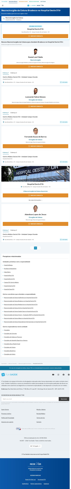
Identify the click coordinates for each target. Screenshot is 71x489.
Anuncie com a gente (7, 422)
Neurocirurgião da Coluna (25, 363)
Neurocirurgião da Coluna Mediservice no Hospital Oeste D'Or (20, 304)
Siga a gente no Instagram (58, 375)
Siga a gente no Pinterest (69, 375)
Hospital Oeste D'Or (35, 29)
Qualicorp (46, 484)
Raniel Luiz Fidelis (35, 57)
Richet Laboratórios (36, 484)
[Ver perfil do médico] (35, 51)
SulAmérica (25, 484)
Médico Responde (34, 1)
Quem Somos (5, 409)
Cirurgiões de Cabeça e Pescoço (13, 337)
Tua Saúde (4, 1)
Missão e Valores (41, 409)
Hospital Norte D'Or (9, 279)
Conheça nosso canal (53, 375)
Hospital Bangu (8, 265)
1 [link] (35, 248)
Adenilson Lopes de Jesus (35, 214)
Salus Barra (7, 272)
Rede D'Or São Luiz (30, 479)
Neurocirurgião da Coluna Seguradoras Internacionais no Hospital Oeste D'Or (25, 322)
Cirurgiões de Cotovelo (10, 333)
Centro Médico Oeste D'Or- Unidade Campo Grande (20, 77)
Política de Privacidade (7, 418)
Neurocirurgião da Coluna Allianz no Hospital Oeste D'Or (19, 318)
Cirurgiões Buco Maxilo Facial (12, 344)
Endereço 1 (6, 73)
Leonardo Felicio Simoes (35, 97)
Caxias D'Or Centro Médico (11, 282)
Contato (39, 422)
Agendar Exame (23, 1)
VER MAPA (64, 82)
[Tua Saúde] (9, 374)
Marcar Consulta (12, 363)
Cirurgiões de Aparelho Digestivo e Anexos (15, 340)
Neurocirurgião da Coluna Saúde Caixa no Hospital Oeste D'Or (21, 311)
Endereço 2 (14, 73)
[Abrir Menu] (2, 5)
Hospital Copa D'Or (9, 289)
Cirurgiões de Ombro (9, 354)
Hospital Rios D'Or (9, 275)
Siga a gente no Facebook (63, 375)
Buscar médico (13, 1)
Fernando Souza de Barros (36, 137)
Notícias (43, 1)
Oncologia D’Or (42, 479)
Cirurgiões (7, 330)
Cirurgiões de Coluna (9, 347)
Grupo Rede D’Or (44, 454)
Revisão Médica (41, 413)
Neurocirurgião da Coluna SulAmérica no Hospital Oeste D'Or (20, 297)
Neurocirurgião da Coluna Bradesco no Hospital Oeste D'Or (20, 301)
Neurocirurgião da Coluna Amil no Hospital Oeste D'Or (18, 308)
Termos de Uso (41, 418)
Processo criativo (6, 413)
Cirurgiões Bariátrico (9, 351)
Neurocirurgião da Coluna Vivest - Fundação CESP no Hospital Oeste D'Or (24, 315)
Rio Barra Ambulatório (10, 268)
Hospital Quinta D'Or (9, 286)
